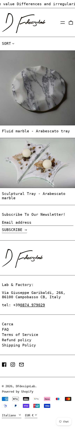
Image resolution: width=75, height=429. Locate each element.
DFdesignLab (25, 386)
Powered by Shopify (17, 391)
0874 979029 (32, 305)
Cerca (7, 324)
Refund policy (16, 340)
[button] (71, 22)
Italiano (10, 415)
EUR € (29, 415)
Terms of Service (20, 335)
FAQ (5, 329)
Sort (6, 43)
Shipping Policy (19, 345)
